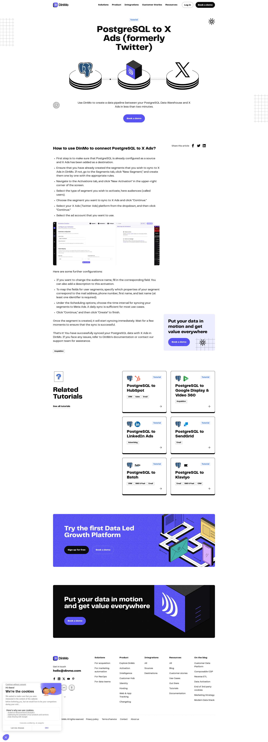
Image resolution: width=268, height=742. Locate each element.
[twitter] (198, 145)
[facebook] (193, 145)
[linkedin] (204, 145)
